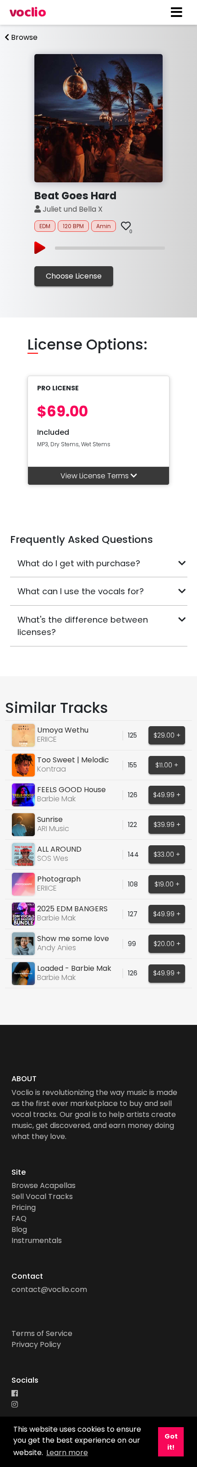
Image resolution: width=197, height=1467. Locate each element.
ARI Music (53, 828)
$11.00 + (166, 765)
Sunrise (50, 819)
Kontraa (51, 769)
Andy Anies (56, 947)
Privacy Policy (36, 1344)
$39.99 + (167, 824)
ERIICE (47, 739)
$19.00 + (167, 884)
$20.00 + (167, 943)
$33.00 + (166, 854)
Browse (23, 37)
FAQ (19, 1218)
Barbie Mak (56, 799)
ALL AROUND (59, 849)
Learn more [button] (67, 1452)
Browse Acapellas (43, 1185)
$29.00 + (167, 735)
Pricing (23, 1207)
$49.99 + (167, 794)
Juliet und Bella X (72, 209)
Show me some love (73, 938)
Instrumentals (36, 1240)
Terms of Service (41, 1333)
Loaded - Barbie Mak (74, 968)
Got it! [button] (171, 1442)
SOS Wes (52, 858)
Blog (19, 1229)
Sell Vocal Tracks (42, 1196)
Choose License (74, 276)
